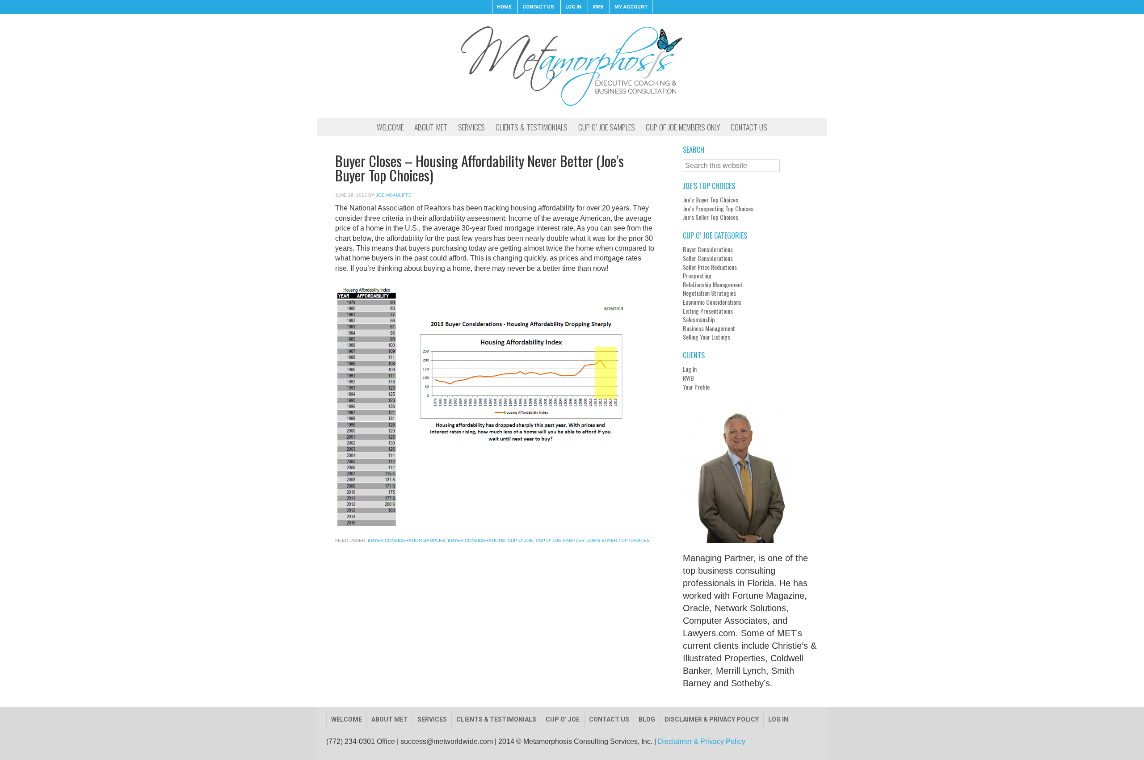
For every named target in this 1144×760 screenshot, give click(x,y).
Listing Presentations (708, 311)
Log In (690, 369)
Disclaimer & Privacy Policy (712, 719)
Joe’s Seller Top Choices (710, 217)
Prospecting (697, 275)
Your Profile (696, 386)
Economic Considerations (712, 302)
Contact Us (609, 719)
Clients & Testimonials (496, 719)
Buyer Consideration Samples (406, 540)
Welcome (346, 719)
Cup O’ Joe (563, 719)
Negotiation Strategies (709, 293)
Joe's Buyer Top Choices (618, 540)
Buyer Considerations (476, 540)
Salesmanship (699, 319)
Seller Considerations (708, 258)
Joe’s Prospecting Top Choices (718, 208)
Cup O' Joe (520, 540)
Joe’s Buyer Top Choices (710, 199)
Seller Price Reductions (710, 267)
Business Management (709, 328)
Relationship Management (713, 284)
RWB (688, 378)
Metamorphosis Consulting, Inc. (572, 66)
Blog (647, 719)
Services (432, 719)
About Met (389, 719)
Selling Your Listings (706, 336)
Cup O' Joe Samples (560, 540)
